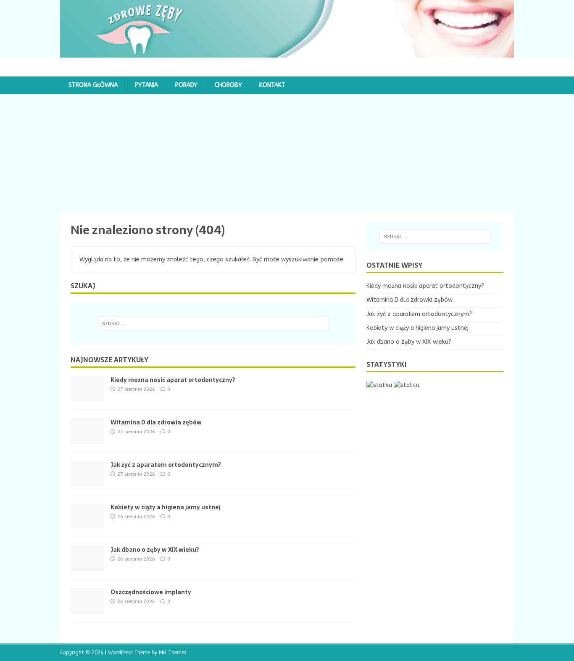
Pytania (146, 85)
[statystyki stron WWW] (379, 385)
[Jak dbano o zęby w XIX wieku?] (87, 565)
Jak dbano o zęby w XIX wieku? (155, 549)
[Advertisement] (287, 153)
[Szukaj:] (213, 323)
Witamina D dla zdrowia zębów (156, 422)
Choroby (228, 85)
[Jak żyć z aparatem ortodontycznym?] (87, 481)
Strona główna (93, 85)
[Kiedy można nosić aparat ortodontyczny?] (87, 396)
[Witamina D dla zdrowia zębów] (87, 438)
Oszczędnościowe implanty (151, 592)
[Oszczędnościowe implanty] (87, 608)
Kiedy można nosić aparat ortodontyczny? (173, 379)
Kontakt (272, 85)
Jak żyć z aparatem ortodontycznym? (166, 464)
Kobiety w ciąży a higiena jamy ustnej (166, 507)
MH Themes (172, 653)
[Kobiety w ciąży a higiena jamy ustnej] (87, 523)
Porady (186, 85)
